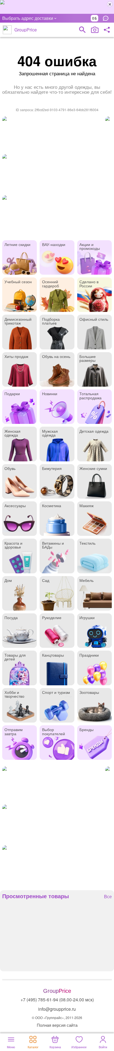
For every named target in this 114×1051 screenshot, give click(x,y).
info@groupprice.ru (57, 1009)
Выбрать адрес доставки (27, 18)
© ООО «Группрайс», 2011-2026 (57, 1017)
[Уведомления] (107, 18)
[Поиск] (82, 29)
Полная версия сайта (57, 1025)
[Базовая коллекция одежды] (57, 173)
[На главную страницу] (7, 29)
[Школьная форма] (57, 214)
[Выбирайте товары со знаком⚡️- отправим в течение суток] (52, 133)
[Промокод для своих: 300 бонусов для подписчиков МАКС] (57, 7)
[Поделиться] (106, 29)
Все (108, 897)
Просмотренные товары (35, 896)
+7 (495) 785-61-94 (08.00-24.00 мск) (57, 999)
